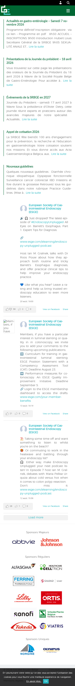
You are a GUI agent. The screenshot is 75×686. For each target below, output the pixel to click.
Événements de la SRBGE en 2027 (28, 97)
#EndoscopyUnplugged (47, 222)
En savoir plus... (33, 681)
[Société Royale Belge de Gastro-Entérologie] (5, 10)
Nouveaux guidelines (19, 166)
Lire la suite (36, 46)
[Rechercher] (66, 2)
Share (65, 309)
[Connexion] (60, 2)
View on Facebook (51, 309)
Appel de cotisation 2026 (22, 131)
